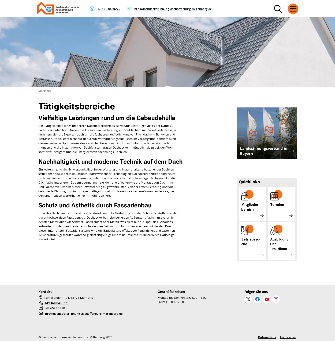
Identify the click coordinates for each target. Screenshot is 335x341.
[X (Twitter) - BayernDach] (248, 299)
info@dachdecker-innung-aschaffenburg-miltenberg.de (173, 9)
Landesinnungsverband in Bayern (263, 151)
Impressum (288, 337)
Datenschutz (267, 337)
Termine (277, 204)
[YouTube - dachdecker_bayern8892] (267, 299)
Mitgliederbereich (250, 207)
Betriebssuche (250, 241)
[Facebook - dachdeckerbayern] (257, 299)
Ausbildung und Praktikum (279, 244)
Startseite (44, 91)
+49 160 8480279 (108, 9)
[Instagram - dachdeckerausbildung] (276, 299)
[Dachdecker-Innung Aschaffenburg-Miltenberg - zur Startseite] (58, 8)
